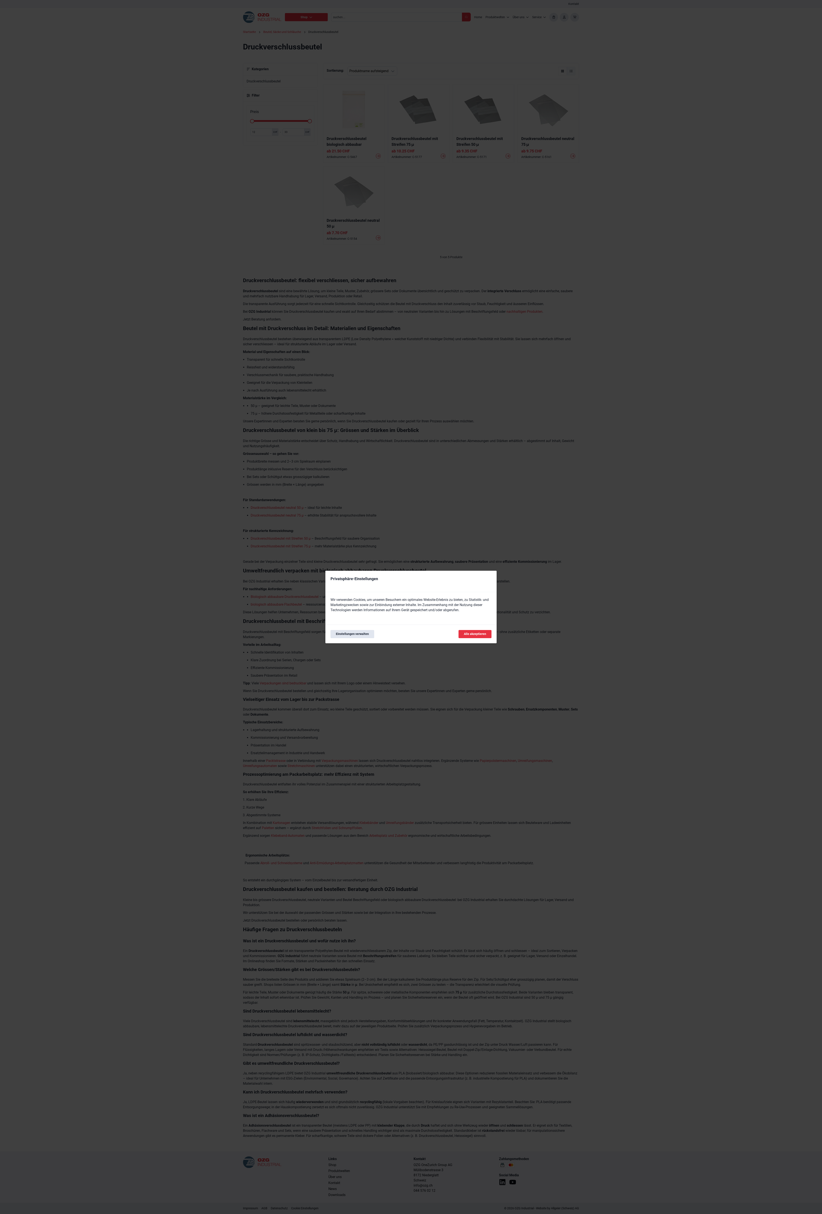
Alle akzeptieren (475, 634)
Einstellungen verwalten (352, 634)
